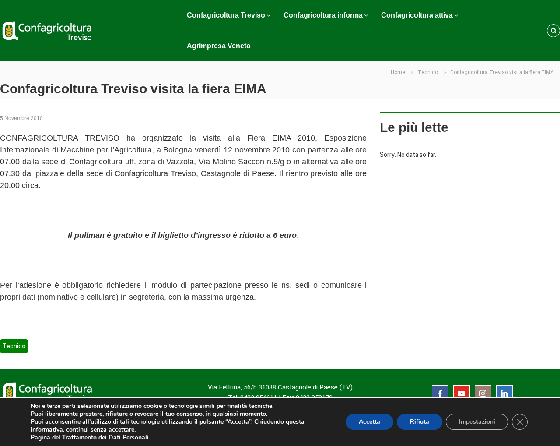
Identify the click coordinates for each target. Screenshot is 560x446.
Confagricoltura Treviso (226, 15)
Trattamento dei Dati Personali (105, 437)
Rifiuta (419, 422)
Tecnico (427, 72)
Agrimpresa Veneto (219, 46)
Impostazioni (477, 422)
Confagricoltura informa (323, 15)
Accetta (369, 422)
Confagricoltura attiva (417, 15)
